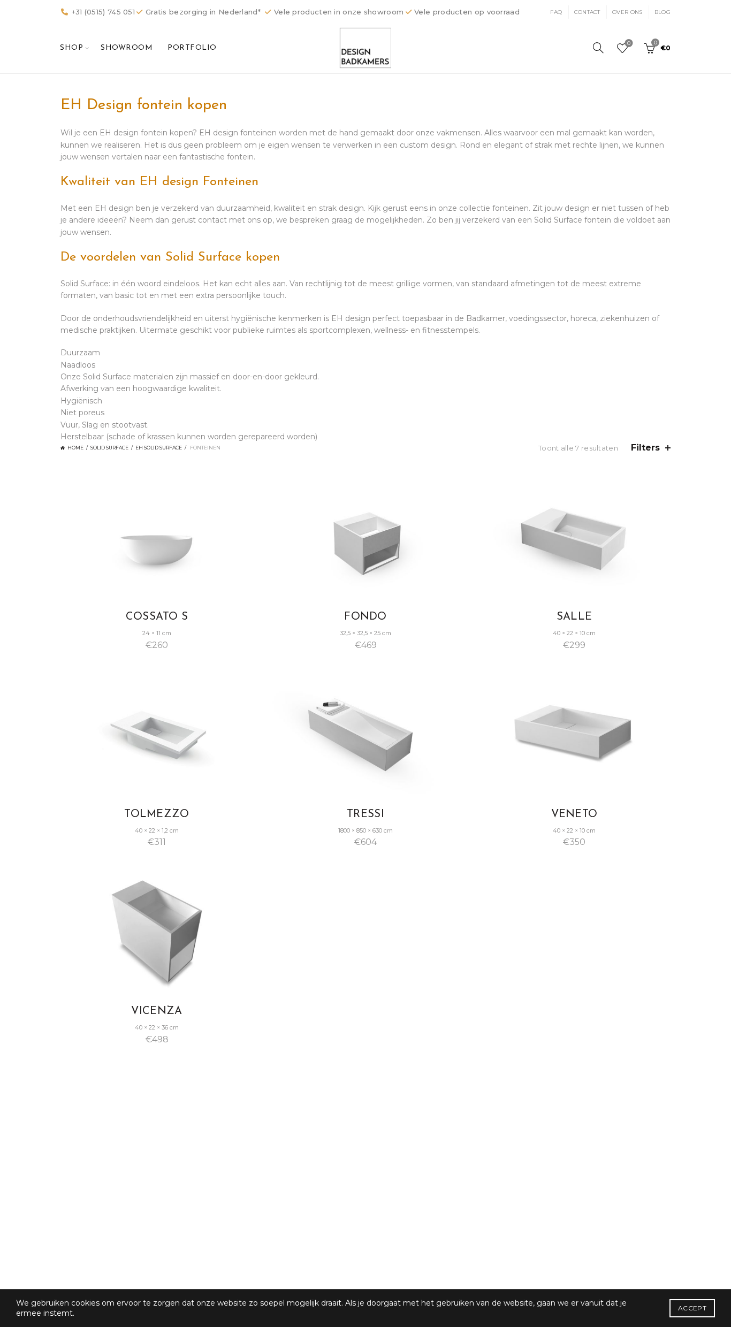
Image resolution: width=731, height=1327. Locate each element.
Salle (574, 617)
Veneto (574, 814)
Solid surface (109, 448)
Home (75, 448)
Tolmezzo (156, 814)
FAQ (556, 12)
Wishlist (628, 43)
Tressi (365, 814)
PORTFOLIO (192, 48)
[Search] (598, 48)
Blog (662, 12)
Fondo (365, 617)
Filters (645, 448)
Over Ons (627, 12)
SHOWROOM (127, 48)
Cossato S (157, 617)
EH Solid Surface (158, 448)
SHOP (71, 48)
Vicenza (156, 1011)
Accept (692, 1308)
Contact (587, 12)
